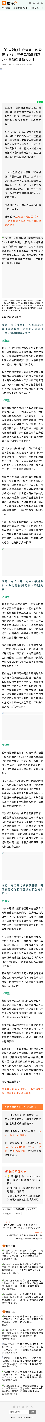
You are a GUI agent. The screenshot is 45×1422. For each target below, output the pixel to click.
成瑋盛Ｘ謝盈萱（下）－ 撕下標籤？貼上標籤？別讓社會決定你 (23, 220)
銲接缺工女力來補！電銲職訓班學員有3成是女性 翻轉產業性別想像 (31, 1253)
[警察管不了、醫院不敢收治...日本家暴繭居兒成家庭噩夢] (10, 1321)
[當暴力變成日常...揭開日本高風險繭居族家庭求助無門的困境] (10, 1334)
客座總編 (6, 7)
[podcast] (34, 3)
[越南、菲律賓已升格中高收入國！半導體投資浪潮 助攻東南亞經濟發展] (10, 1285)
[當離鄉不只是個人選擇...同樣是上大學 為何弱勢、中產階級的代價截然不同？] (10, 1362)
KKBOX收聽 (19, 1151)
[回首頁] (9, 3)
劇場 (18, 1213)
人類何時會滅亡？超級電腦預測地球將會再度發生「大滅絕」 (23, 1197)
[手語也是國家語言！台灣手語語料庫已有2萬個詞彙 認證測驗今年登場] (10, 1390)
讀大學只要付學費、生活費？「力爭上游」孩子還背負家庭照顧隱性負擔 (31, 1347)
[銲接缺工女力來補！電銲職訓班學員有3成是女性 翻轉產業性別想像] (10, 1255)
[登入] (38, 3)
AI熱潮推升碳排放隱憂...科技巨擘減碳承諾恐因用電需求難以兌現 (31, 1297)
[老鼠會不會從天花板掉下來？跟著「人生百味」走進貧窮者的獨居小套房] (10, 1376)
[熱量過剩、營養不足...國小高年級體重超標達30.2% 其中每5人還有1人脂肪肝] (10, 1268)
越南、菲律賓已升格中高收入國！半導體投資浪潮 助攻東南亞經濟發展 (31, 1283)
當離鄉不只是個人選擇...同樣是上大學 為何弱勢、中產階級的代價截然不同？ (31, 1360)
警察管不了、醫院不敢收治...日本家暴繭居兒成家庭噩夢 (31, 1319)
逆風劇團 (20, 1209)
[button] (42, 3)
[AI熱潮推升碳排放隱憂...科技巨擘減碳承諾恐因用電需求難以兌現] (10, 1298)
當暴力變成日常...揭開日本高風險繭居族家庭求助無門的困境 (31, 1333)
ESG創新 (34, 7)
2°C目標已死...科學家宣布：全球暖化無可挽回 (23, 1189)
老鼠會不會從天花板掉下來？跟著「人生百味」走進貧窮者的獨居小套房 (31, 1374)
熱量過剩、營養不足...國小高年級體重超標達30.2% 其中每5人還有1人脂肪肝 (31, 1267)
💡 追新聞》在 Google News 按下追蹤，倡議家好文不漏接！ (23, 1180)
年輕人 (33, 1209)
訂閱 (32, 1412)
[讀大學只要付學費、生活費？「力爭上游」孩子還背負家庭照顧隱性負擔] (10, 1348)
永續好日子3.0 (20, 7)
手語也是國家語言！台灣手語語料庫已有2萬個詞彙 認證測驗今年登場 (31, 1388)
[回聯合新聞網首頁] (4, 3)
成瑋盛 (8, 1209)
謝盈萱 (8, 1213)
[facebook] (30, 3)
